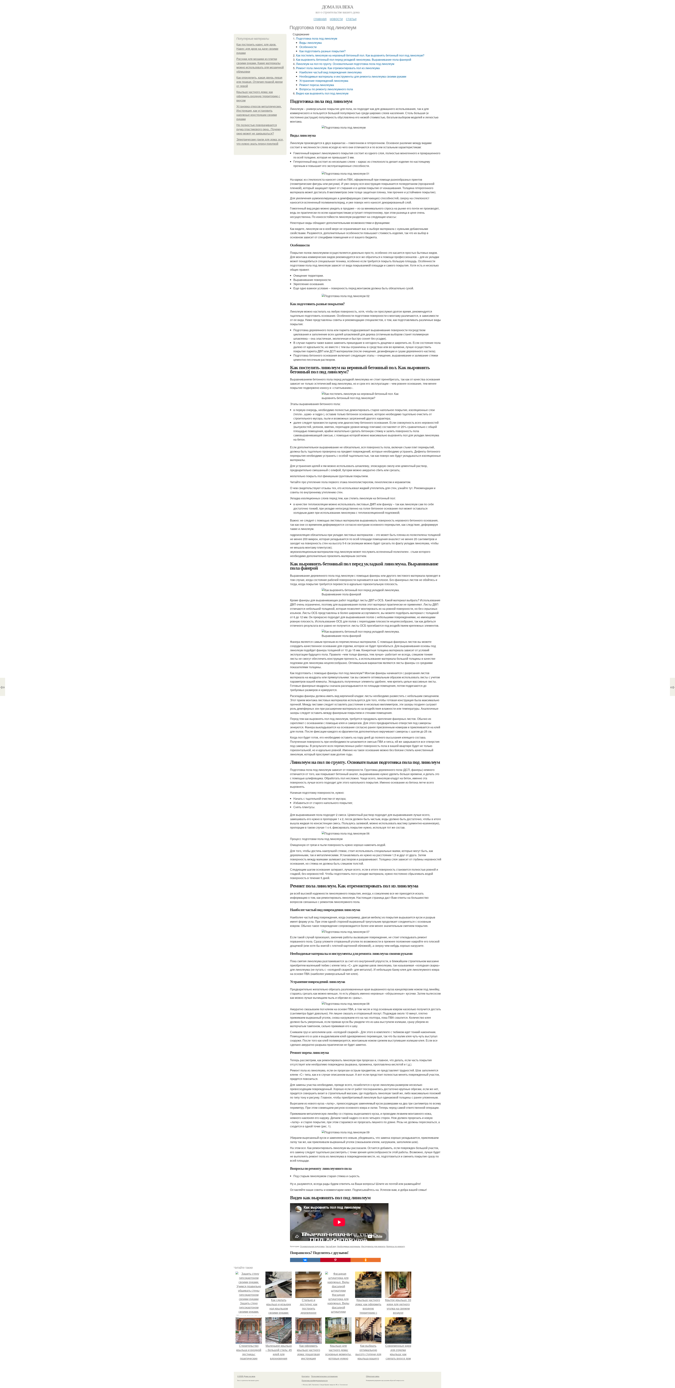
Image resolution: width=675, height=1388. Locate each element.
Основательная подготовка (312, 1246)
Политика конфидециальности (315, 1380)
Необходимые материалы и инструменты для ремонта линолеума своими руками (352, 76)
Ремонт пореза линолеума (316, 85)
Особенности (308, 47)
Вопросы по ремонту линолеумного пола (326, 89)
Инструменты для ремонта (373, 1246)
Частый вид (331, 1246)
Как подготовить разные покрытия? (322, 51)
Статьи (351, 18)
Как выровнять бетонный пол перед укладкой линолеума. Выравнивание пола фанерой (353, 60)
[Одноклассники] (366, 1260)
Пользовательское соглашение (324, 1376)
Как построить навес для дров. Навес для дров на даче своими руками (257, 49)
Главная (320, 18)
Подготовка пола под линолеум (316, 38)
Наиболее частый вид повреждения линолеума (330, 72)
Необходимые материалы (348, 1246)
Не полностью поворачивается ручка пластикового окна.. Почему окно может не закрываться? (258, 129)
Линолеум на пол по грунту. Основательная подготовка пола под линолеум (345, 64)
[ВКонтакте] (305, 1260)
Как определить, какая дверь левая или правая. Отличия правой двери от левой (259, 82)
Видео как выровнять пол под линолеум (322, 93)
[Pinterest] (335, 1260)
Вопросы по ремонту (395, 1246)
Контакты (306, 1376)
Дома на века (337, 7)
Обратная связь (372, 1376)
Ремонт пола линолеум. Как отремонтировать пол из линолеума (338, 68)
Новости (336, 18)
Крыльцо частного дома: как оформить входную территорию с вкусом (258, 96)
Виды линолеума (310, 43)
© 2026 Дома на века (246, 1376)
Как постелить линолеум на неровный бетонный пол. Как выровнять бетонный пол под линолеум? (360, 55)
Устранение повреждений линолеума (323, 81)
